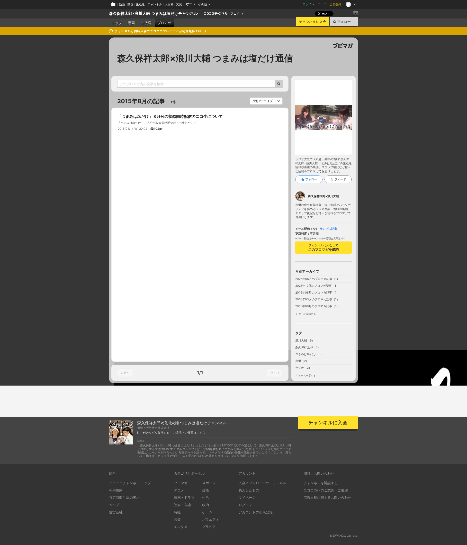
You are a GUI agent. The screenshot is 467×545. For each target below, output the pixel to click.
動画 (122, 4)
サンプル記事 (328, 228)
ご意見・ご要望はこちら (189, 432)
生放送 (140, 4)
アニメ (235, 13)
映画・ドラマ (184, 497)
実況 (179, 4)
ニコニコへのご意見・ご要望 (326, 490)
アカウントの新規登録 (256, 512)
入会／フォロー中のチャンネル (262, 483)
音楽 (177, 519)
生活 (205, 497)
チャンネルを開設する (321, 483)
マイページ (247, 497)
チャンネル (154, 4)
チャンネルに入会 (312, 22)
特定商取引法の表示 (124, 497)
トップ (117, 23)
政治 (205, 505)
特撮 (177, 512)
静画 (130, 4)
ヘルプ (114, 505)
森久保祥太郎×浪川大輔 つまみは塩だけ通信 (205, 58)
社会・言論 (182, 505)
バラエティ (210, 519)
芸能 (205, 490)
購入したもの (249, 490)
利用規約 (116, 490)
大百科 (169, 4)
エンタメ (181, 527)
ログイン (308, 4)
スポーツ (209, 483)
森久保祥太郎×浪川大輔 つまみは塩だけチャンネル (153, 13)
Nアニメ (190, 4)
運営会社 (116, 512)
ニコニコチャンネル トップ (130, 483)
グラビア (209, 527)
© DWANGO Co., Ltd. (344, 535)
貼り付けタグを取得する (153, 432)
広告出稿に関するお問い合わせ (327, 497)
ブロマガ (164, 23)
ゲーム (207, 512)
